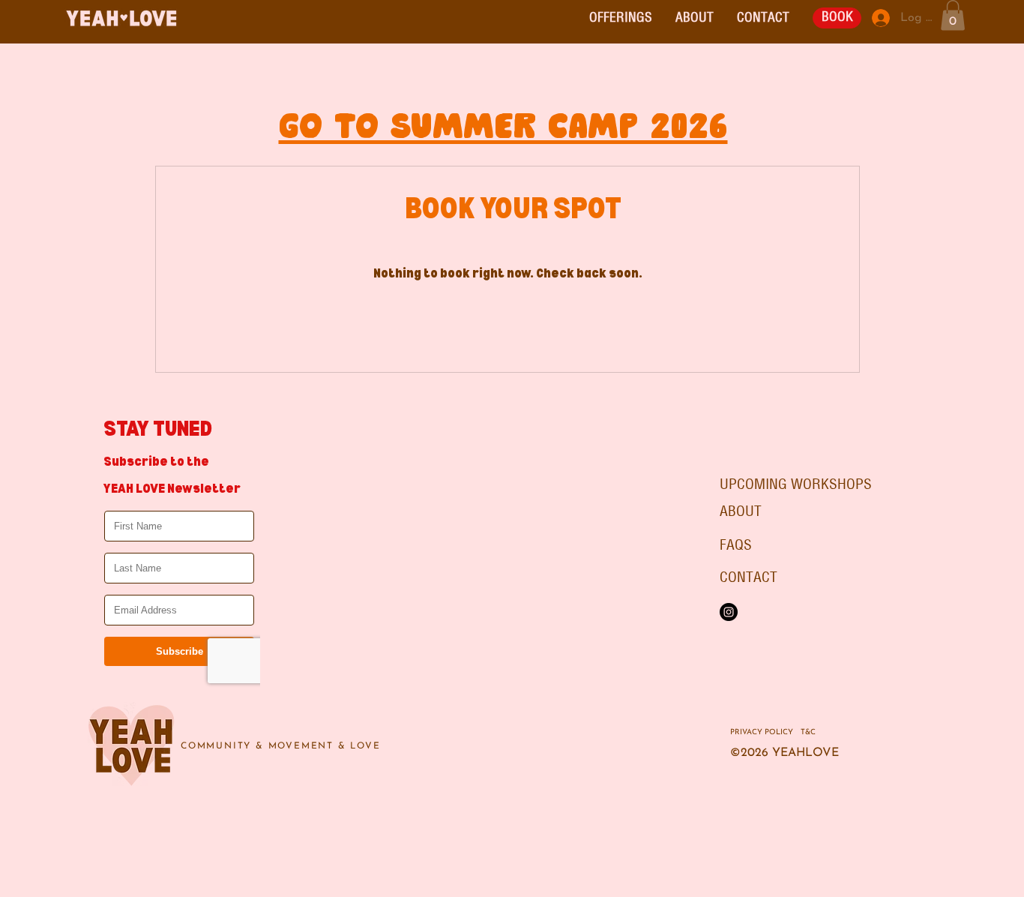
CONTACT (748, 578)
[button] (620, 18)
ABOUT (741, 512)
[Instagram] (729, 612)
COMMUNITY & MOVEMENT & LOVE (281, 746)
